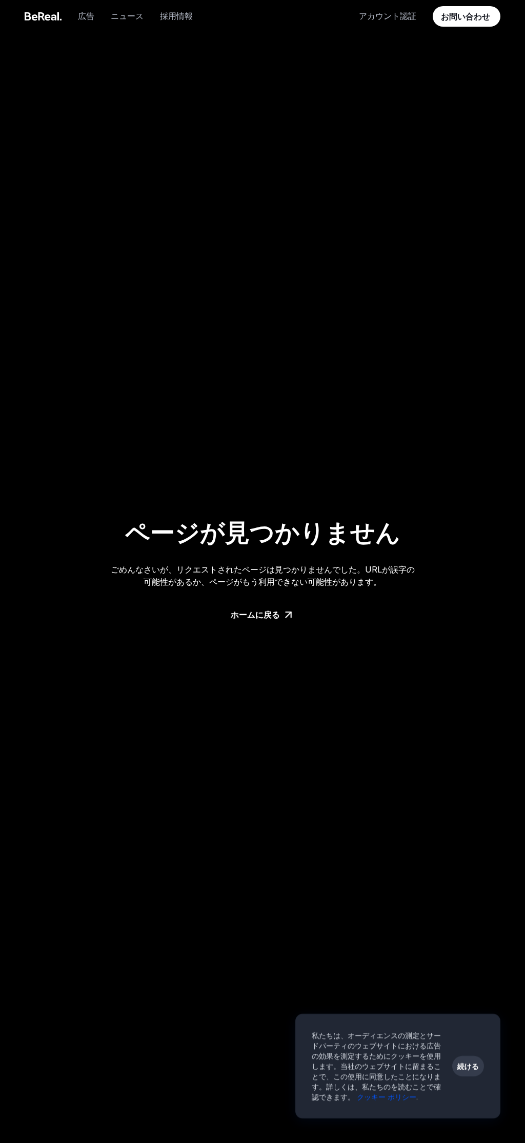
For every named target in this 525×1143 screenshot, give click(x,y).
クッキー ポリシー (386, 1096)
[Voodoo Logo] (43, 16)
